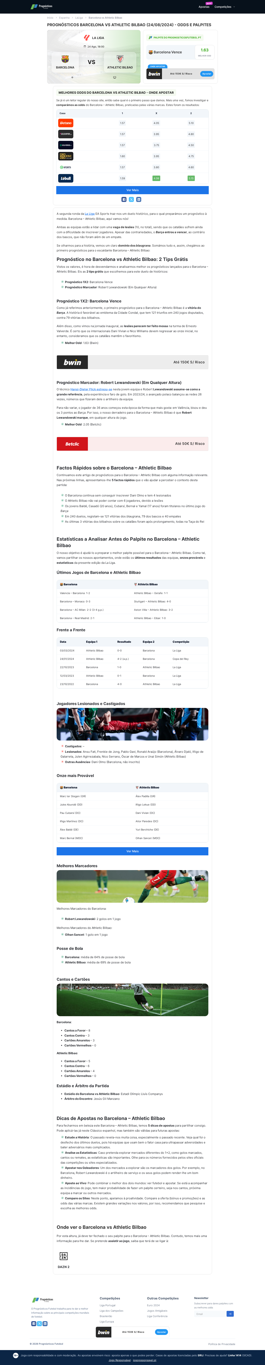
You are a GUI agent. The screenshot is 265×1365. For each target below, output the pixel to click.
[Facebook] (123, 199)
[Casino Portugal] (65, 167)
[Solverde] (65, 145)
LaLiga (79, 17)
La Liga (90, 214)
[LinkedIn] (138, 199)
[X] (131, 199)
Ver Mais (132, 190)
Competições (223, 6)
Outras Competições (163, 1298)
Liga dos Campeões (111, 1310)
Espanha (64, 17)
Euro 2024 (153, 1305)
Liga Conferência (157, 1316)
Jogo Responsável (120, 1360)
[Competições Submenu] (234, 7)
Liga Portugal (107, 1305)
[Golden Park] (65, 134)
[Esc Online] (65, 156)
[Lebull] (65, 178)
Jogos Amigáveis (157, 1310)
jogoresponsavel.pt (144, 1360)
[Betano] (65, 123)
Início (50, 17)
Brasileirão (106, 1316)
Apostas (204, 6)
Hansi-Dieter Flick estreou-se (91, 389)
